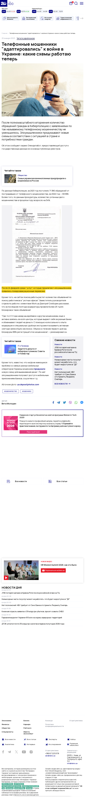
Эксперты (53, 739)
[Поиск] (76, 3)
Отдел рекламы (76, 720)
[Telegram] (58, 402)
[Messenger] (82, 402)
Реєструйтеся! (33, 432)
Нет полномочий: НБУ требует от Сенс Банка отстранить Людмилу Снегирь (65, 375)
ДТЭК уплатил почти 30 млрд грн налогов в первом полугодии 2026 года (33, 624)
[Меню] (82, 3)
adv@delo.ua (50, 756)
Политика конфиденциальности (54, 725)
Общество (22, 175)
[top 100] (11, 3)
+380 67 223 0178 (52, 754)
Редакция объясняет (74, 744)
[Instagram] (31, 752)
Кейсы (73, 739)
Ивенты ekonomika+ (28, 733)
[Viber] (70, 402)
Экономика (6, 720)
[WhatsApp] (76, 402)
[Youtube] (24, 752)
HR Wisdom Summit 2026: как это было (59, 565)
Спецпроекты (7, 732)
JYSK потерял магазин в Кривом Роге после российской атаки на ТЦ (66, 350)
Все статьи (62, 481)
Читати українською (26, 38)
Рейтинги (27, 728)
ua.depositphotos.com (28, 384)
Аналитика (9, 744)
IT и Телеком (23, 346)
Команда (49, 720)
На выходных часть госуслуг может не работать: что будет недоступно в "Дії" (68, 362)
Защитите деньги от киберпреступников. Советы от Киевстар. (31, 351)
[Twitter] (64, 402)
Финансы (5, 724)
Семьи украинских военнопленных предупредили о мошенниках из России (42, 179)
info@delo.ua (72, 763)
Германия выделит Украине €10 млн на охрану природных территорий (32, 617)
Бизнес (26, 720)
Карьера (26, 724)
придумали (39, 369)
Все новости (61, 384)
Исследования (55, 744)
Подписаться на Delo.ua (54, 570)
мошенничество (10, 391)
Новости (58, 344)
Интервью (31, 744)
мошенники (26, 391)
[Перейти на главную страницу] (3, 3)
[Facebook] (53, 402)
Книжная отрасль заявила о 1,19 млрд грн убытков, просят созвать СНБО (33, 611)
